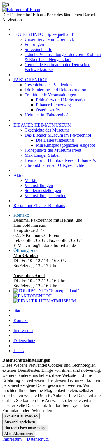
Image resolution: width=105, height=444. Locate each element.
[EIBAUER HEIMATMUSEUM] (44, 300)
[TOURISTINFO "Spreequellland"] (46, 290)
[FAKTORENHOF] (32, 295)
